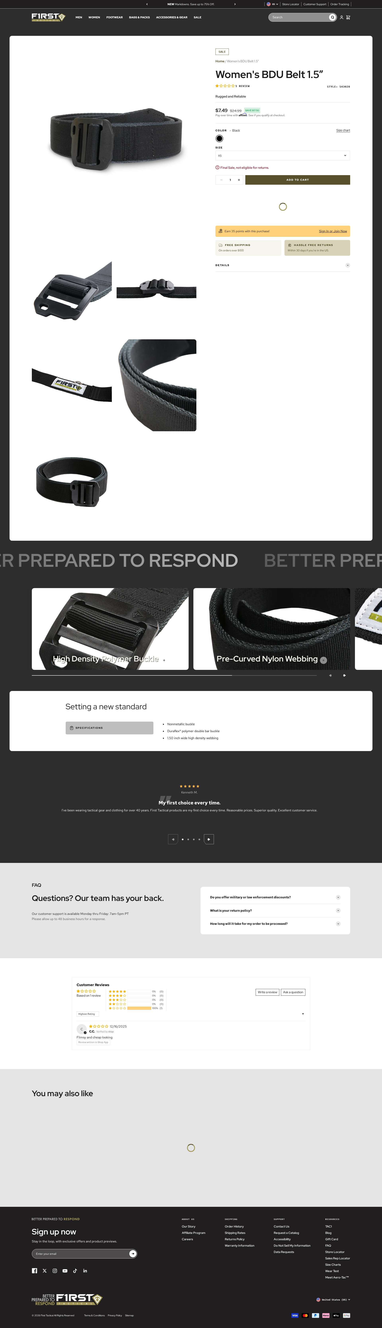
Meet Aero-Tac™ (337, 1277)
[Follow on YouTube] (65, 1270)
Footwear (114, 17)
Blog (328, 1233)
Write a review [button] (267, 992)
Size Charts (333, 1265)
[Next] (235, 4)
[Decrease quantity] (221, 179)
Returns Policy (235, 1239)
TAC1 (328, 1226)
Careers (187, 1239)
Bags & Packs (139, 17)
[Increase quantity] (239, 179)
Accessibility (282, 1239)
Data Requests (284, 1252)
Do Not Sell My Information (292, 1246)
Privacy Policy (115, 1315)
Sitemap (129, 1315)
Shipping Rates (235, 1233)
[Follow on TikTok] (75, 1270)
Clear (322, 17)
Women (94, 17)
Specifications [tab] (89, 728)
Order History (234, 1226)
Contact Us (281, 1226)
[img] (99, 1026)
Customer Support (314, 4)
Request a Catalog (286, 1233)
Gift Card (331, 1239)
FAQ (328, 1246)
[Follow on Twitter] (44, 1270)
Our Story (188, 1226)
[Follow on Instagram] (54, 1270)
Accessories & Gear (171, 17)
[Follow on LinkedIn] (85, 1270)
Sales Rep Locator (337, 1258)
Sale (197, 17)
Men (79, 17)
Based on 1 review (89, 995)
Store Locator (290, 4)
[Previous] (147, 4)
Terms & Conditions (94, 1315)
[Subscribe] (132, 1254)
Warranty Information (239, 1246)
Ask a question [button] (293, 992)
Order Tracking (339, 4)
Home (219, 61)
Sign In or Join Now (333, 231)
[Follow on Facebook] (34, 1270)
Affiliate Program (193, 1233)
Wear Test (332, 1271)
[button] (225, 86)
